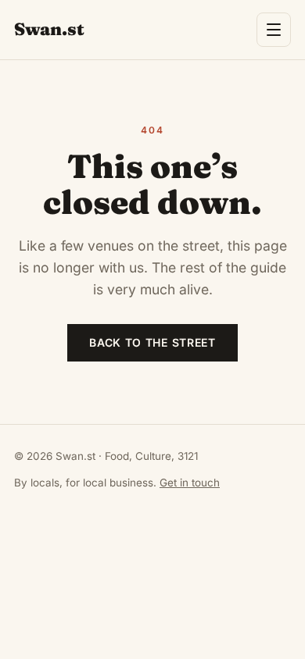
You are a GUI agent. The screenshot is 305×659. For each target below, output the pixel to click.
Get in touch (190, 482)
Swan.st (49, 29)
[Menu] (274, 29)
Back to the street (152, 342)
